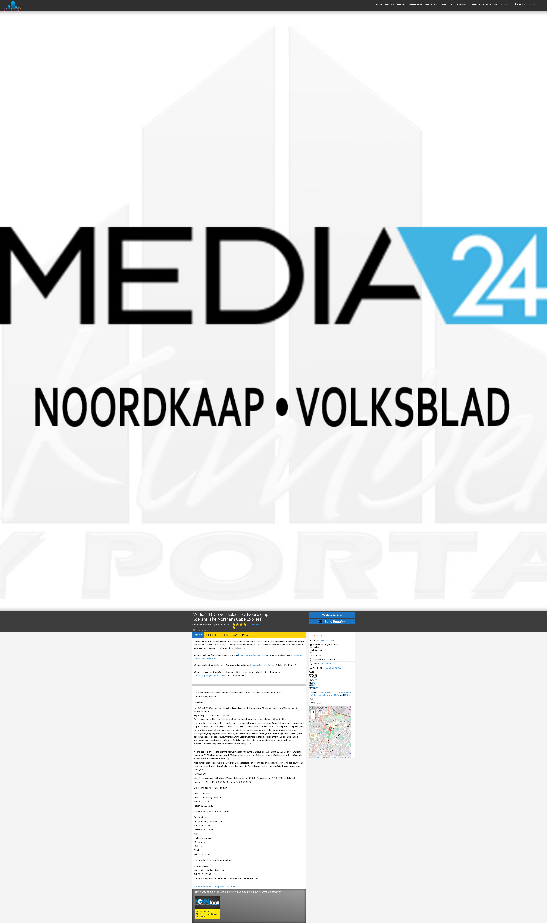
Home (379, 4)
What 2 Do (447, 4)
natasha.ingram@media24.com (208, 675)
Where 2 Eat (415, 4)
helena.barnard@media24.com (252, 655)
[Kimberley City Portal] (12, 10)
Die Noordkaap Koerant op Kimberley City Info (216, 886)
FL (335, 692)
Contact (506, 4)
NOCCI (336, 695)
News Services (327, 640)
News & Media (344, 692)
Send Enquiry (335, 621)
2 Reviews (255, 624)
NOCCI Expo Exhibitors (320, 695)
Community (462, 4)
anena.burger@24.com (263, 665)
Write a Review (332, 615)
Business (329, 692)
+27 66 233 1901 (333, 667)
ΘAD (322, 692)
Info (496, 4)
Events (487, 4)
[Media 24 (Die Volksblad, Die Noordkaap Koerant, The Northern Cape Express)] (330, 729)
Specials (389, 4)
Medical (476, 4)
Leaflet (319, 757)
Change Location (527, 4)
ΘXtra (347, 695)
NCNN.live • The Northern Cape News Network (206, 914)
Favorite (318, 635)
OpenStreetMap (336, 757)
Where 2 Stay (432, 4)
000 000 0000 (326, 663)
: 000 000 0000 (202, 630)
